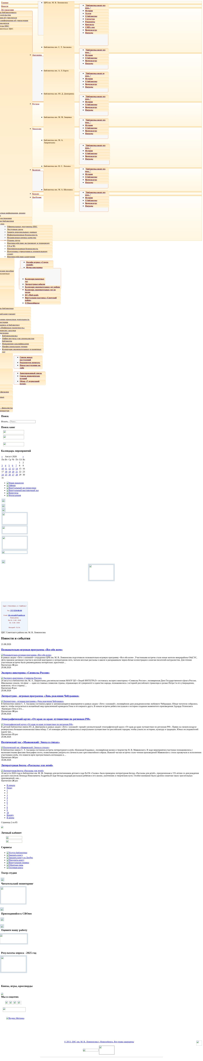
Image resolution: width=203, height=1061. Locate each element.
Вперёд (10, 815)
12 (10, 468)
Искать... (5, 421)
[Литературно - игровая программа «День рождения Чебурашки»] (32, 701)
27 (13, 475)
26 (10, 475)
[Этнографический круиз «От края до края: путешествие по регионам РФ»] (37, 724)
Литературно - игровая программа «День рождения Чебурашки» (40, 695)
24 (3, 475)
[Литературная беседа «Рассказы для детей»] (22, 770)
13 (13, 468)
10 (3, 468)
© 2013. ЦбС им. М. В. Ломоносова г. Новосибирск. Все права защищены (99, 1042)
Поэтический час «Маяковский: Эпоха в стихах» (30, 742)
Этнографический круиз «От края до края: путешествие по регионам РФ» (45, 719)
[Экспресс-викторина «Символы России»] (21, 678)
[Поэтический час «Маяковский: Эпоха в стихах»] (25, 747)
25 (6, 475)
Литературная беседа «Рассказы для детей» (27, 765)
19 (10, 472)
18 (6, 472)
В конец (10, 817)
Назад (9, 788)
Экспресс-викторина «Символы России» (25, 672)
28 (17, 475)
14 (17, 468)
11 (6, 468)
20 (13, 472)
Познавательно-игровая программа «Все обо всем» (32, 649)
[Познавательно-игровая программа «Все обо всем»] (26, 655)
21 (17, 472)
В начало (11, 785)
